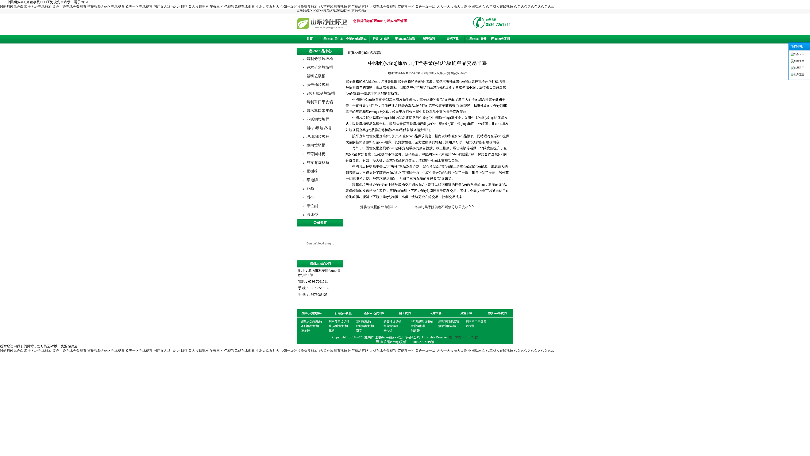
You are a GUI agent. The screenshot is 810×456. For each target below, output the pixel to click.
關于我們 (429, 38)
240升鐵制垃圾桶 (320, 93)
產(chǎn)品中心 (333, 38)
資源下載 (453, 38)
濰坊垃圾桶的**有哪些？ (378, 207)
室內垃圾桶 (315, 145)
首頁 (310, 38)
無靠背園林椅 (317, 162)
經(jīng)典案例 (500, 38)
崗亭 (310, 197)
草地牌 (312, 180)
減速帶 (312, 214)
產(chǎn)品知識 (405, 38)
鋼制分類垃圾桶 (319, 59)
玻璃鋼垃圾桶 (317, 136)
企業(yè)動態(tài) (357, 38)
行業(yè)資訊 (381, 38)
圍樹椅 (312, 171)
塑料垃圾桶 (315, 76)
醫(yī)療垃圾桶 (318, 128)
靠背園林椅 (315, 154)
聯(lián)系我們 (497, 313)
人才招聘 (435, 313)
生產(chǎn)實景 (476, 38)
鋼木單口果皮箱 (319, 111)
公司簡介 (361, 10)
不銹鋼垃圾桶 (317, 119)
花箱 (310, 188)
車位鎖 (312, 206)
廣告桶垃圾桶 (317, 85)
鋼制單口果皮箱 (319, 102)
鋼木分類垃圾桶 (319, 67)
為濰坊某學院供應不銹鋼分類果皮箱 (441, 207)
